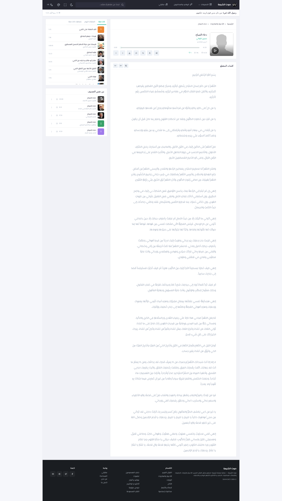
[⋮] (51, 99)
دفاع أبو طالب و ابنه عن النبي (84, 60)
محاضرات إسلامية (165, 491)
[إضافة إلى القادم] (143, 53)
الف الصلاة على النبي (87, 29)
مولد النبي (92, 76)
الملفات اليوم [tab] (89, 21)
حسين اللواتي (201, 38)
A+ (121, 65)
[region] (76, 55)
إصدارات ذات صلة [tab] (74, 21)
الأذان (170, 484)
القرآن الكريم (167, 472)
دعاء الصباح (202, 24)
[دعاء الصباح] (122, 53)
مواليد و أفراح (134, 480)
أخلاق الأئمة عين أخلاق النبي (84, 68)
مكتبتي (104, 472)
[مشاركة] (156, 53)
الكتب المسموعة (133, 491)
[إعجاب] (57, 99)
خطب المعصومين (132, 472)
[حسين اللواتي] (149, 53)
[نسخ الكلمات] (126, 66)
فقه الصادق (91, 52)
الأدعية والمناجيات (217, 24)
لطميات (136, 476)
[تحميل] (129, 53)
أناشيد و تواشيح (133, 484)
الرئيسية (230, 24)
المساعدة (103, 476)
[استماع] (215, 50)
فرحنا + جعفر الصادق (88, 36)
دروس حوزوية (134, 487)
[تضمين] (136, 53)
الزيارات (169, 480)
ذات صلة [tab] (101, 21)
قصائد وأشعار (166, 487)
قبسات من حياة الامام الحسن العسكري (80, 44)
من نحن (104, 479)
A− (115, 65)
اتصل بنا (104, 482)
